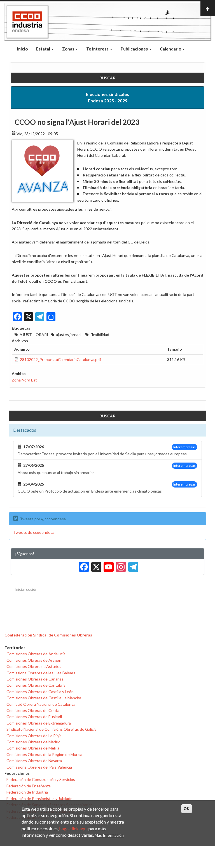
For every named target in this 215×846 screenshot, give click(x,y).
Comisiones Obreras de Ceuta (32, 710)
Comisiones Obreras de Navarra (34, 760)
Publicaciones (135, 48)
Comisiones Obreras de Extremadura (38, 723)
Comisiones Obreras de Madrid (33, 741)
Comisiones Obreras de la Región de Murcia (44, 754)
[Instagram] (120, 564)
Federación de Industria (27, 792)
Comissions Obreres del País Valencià (39, 767)
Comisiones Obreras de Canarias (35, 679)
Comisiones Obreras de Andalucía (36, 653)
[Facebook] (83, 564)
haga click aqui (73, 828)
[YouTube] (107, 564)
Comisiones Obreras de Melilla (32, 748)
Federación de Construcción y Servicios (40, 779)
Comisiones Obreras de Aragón (33, 660)
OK (187, 808)
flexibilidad (99, 334)
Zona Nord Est (24, 380)
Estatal (43, 48)
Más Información (109, 835)
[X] (95, 564)
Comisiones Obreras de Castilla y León (40, 691)
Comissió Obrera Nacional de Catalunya (40, 704)
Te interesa (97, 48)
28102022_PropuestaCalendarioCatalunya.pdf (60, 359)
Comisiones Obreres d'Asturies (33, 666)
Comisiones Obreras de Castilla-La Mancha (43, 697)
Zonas (68, 48)
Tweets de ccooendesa (33, 532)
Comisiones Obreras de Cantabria (36, 685)
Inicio (22, 48)
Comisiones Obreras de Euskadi (34, 716)
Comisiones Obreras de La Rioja (34, 735)
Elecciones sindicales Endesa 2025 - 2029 (107, 97)
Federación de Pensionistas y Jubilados (40, 798)
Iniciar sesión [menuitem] (26, 589)
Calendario (171, 48)
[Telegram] (132, 564)
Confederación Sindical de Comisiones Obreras (48, 635)
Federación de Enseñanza (28, 785)
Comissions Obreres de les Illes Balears (40, 672)
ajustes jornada (69, 334)
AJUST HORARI (34, 334)
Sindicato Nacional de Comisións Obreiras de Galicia (51, 729)
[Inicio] (27, 22)
